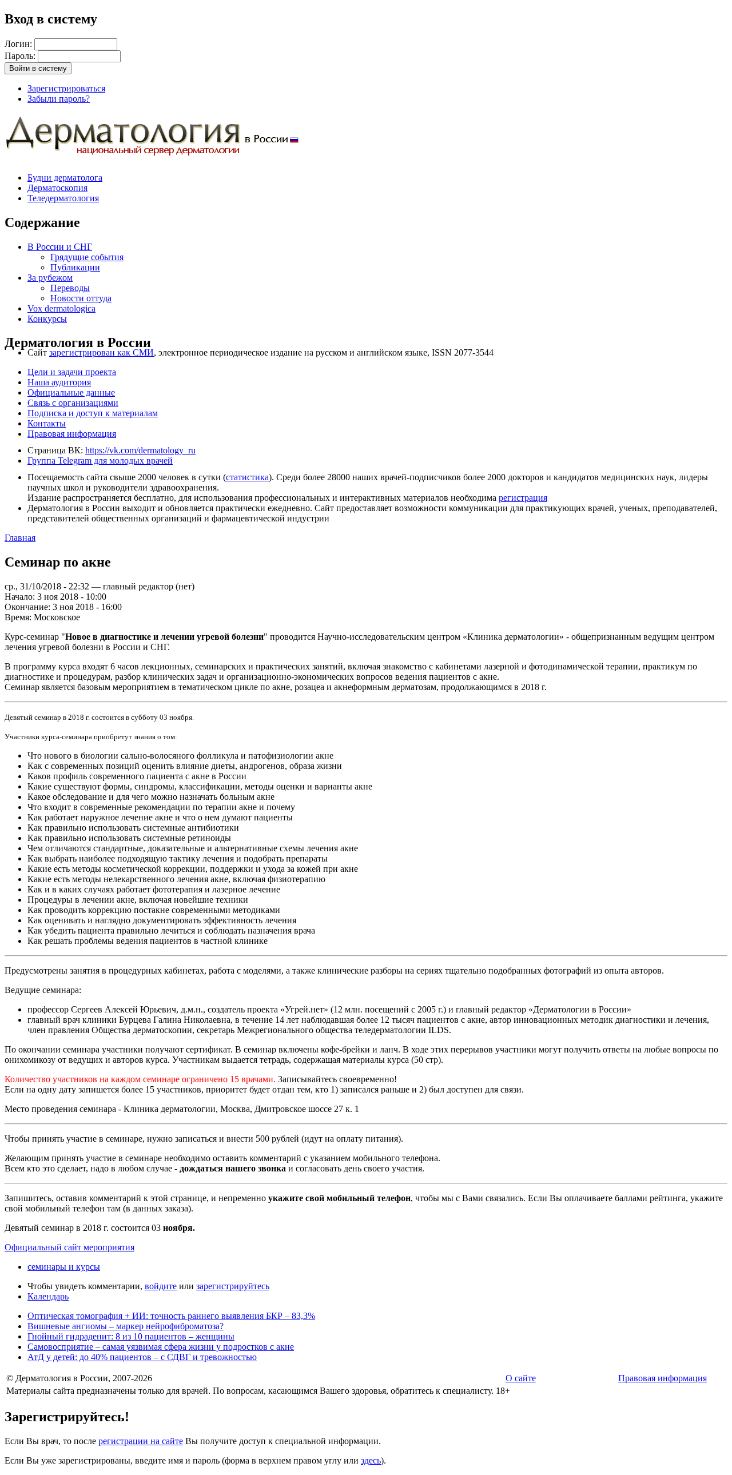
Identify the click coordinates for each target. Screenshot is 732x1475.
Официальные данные (71, 392)
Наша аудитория (59, 382)
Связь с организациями (72, 403)
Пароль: (21, 56)
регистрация (523, 498)
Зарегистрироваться (66, 88)
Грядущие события (87, 257)
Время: (19, 617)
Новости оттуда (81, 298)
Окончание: (29, 607)
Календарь (48, 1296)
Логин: (19, 44)
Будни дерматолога (64, 177)
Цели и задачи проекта (71, 372)
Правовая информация (71, 433)
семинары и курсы (63, 1266)
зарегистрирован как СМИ (101, 352)
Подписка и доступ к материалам (92, 413)
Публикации (75, 267)
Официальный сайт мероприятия (69, 1247)
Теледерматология (63, 198)
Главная (20, 538)
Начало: (21, 596)
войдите (161, 1286)
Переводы (70, 288)
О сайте (521, 1378)
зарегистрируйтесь (232, 1286)
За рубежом (50, 277)
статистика (247, 477)
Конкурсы (47, 319)
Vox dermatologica (61, 308)
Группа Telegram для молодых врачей (100, 460)
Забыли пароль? (58, 98)
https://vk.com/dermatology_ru (140, 450)
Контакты (46, 423)
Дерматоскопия (57, 188)
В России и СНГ (59, 247)
